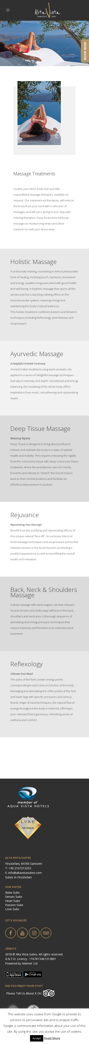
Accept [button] (36, 1038)
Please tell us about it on (23, 993)
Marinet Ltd (29, 963)
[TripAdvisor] (48, 996)
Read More (52, 1038)
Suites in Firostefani (18, 877)
